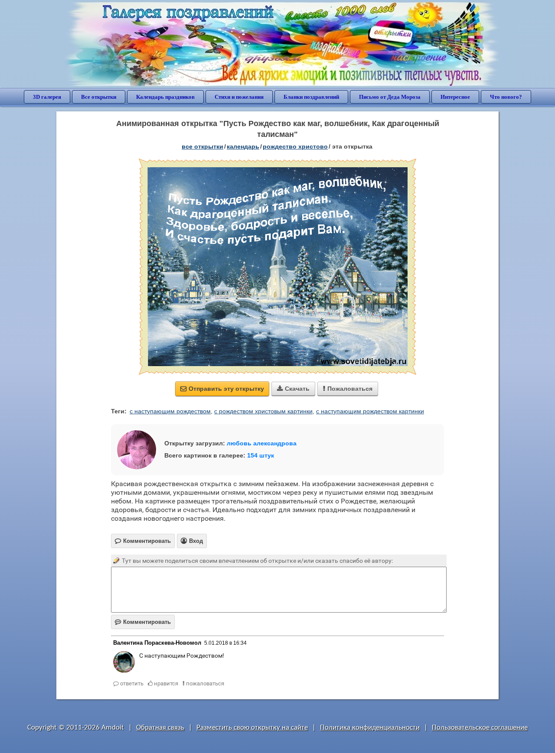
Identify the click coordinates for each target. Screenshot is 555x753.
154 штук (260, 455)
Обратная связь (160, 727)
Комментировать (143, 622)
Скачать (293, 388)
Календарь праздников (165, 97)
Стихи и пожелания (239, 97)
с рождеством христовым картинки (263, 411)
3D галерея (47, 97)
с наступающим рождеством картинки (370, 411)
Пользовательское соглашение (480, 727)
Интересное (455, 97)
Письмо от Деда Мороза (390, 97)
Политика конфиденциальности (370, 727)
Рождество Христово (295, 146)
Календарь (243, 146)
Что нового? (506, 97)
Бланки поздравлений (311, 97)
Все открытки (98, 97)
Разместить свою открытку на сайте (252, 727)
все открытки (202, 146)
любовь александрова (262, 443)
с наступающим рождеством (170, 411)
